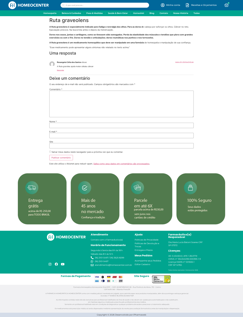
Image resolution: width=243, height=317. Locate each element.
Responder (60, 54)
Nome (53, 105)
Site (51, 125)
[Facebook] (56, 248)
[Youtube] (62, 248)
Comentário (55, 73)
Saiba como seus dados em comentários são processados (121, 147)
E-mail (53, 115)
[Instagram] (50, 248)
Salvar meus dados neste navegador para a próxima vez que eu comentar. (87, 136)
